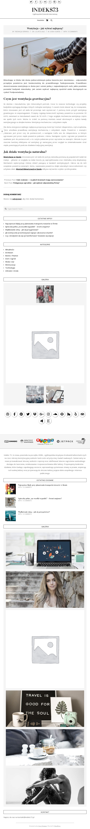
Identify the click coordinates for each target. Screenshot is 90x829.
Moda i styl (9, 262)
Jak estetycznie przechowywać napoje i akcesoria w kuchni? (29, 233)
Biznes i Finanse (11, 255)
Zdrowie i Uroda (11, 271)
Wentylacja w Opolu (12, 157)
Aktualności (9, 249)
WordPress (57, 826)
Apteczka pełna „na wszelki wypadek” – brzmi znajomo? (27, 226)
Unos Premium (42, 826)
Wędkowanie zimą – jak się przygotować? (21, 230)
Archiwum (9, 252)
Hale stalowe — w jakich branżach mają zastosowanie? (40, 180)
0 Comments (73, 31)
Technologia (10, 268)
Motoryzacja (10, 265)
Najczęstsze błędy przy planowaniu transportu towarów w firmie (31, 223)
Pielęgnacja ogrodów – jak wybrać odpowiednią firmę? (36, 183)
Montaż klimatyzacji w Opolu (29, 169)
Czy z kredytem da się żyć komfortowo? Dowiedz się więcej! (29, 236)
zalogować (17, 199)
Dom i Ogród (55, 31)
